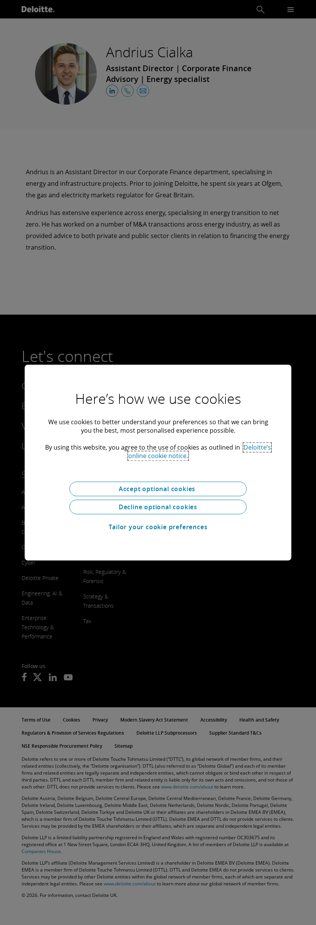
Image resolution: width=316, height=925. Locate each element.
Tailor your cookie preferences (158, 527)
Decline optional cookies (158, 507)
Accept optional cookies (158, 489)
